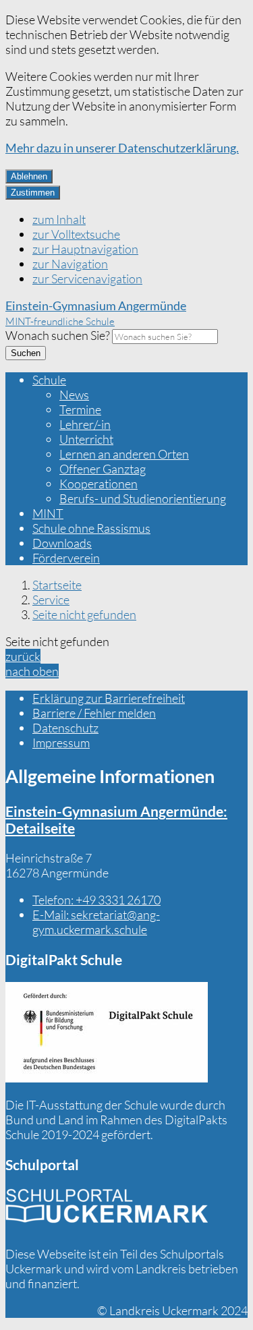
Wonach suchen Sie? (57, 335)
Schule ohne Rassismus (91, 528)
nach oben (32, 671)
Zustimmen (33, 192)
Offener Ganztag (102, 468)
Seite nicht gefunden (84, 614)
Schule (49, 379)
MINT (47, 513)
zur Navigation (70, 263)
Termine (80, 409)
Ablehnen (29, 176)
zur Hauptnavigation (85, 248)
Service (50, 599)
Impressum (61, 742)
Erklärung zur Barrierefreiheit (108, 698)
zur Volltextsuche (76, 234)
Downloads (62, 543)
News (74, 394)
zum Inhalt (59, 219)
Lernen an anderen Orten (124, 453)
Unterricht (86, 439)
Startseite (57, 584)
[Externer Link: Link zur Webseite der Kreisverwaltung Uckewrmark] (106, 1210)
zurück (22, 656)
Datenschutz (65, 727)
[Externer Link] (106, 1033)
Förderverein (66, 557)
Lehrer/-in (85, 424)
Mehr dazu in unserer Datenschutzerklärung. (122, 147)
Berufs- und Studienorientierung (142, 498)
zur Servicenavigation (87, 278)
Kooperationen (98, 483)
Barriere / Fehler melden (94, 712)
